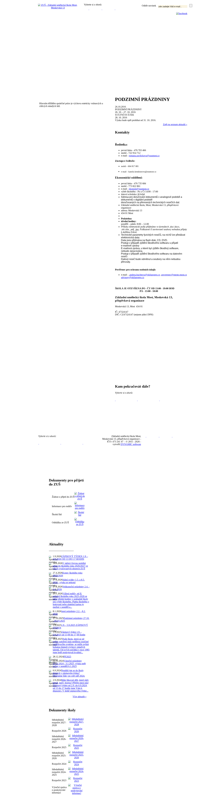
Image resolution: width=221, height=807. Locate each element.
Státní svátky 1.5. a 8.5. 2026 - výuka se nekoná (69, 581)
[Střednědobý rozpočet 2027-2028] (76, 721)
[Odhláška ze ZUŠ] (79, 524)
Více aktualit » (79, 696)
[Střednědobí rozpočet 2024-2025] (76, 771)
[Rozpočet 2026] (76, 730)
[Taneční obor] (159, 400)
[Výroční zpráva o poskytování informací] (76, 789)
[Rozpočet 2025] (76, 746)
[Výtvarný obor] (115, 400)
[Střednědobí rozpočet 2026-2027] (76, 738)
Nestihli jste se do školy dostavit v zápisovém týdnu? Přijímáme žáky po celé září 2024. (69, 673)
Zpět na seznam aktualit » (175, 124)
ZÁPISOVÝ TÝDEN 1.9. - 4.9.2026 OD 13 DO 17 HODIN (70, 557)
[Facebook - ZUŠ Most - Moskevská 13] (181, 13)
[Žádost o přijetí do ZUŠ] (79, 496)
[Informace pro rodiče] (79, 505)
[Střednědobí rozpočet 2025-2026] (76, 754)
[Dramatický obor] (137, 400)
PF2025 (67, 656)
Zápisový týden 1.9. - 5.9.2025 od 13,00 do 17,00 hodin (69, 633)
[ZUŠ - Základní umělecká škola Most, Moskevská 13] (58, 7)
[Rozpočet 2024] (76, 763)
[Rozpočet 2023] (76, 779)
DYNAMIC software (131, 444)
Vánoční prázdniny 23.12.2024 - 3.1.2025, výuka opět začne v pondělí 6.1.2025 (69, 663)
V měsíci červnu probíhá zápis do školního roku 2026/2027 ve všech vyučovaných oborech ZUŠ (70, 566)
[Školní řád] (79, 515)
